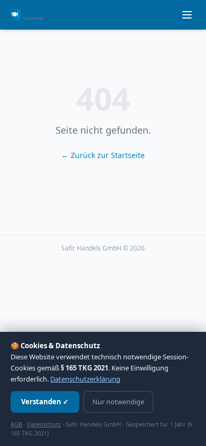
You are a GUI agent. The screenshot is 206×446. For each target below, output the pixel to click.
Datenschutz (44, 424)
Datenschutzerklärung (85, 379)
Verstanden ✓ (45, 401)
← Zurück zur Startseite (103, 155)
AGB (16, 424)
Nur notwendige (118, 401)
